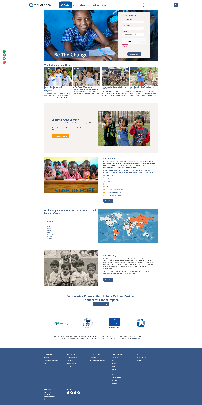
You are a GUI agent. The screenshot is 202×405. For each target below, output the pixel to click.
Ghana (49, 225)
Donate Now (134, 54)
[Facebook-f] (68, 392)
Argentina (50, 221)
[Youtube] (78, 392)
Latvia (49, 230)
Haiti (48, 226)
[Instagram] (75, 392)
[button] (60, 136)
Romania (49, 236)
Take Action (84, 5)
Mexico (49, 232)
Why (74, 5)
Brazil (49, 223)
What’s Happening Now (57, 65)
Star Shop (95, 5)
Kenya (49, 228)
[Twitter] (71, 392)
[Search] (175, 5)
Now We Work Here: (50, 218)
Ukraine (49, 238)
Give (104, 5)
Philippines (50, 234)
